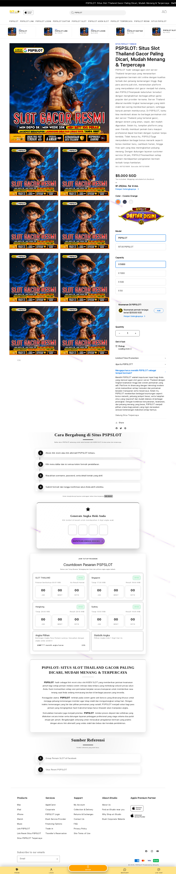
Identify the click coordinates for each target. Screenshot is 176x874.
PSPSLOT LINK (27, 21)
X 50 (120, 290)
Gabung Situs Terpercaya (127, 415)
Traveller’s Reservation (56, 833)
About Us (106, 805)
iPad (19, 810)
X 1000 (121, 273)
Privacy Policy (80, 829)
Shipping (131, 179)
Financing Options (53, 824)
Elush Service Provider (55, 819)
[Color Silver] (131, 202)
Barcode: (135, 166)
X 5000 (121, 264)
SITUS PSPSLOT (159, 21)
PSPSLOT (13, 21)
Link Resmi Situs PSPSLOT (29, 833)
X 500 (121, 282)
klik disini (108, 496)
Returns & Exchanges (83, 814)
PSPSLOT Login (52, 814)
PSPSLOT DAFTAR (61, 21)
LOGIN (51, 872)
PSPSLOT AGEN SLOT (98, 21)
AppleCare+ (50, 805)
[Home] (15, 11)
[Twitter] (121, 429)
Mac (19, 805)
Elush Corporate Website (113, 819)
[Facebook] (117, 429)
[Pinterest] (126, 429)
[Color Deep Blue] (125, 202)
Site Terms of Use (82, 833)
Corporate (50, 810)
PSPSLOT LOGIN (43, 21)
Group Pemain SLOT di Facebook (61, 758)
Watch (20, 819)
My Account (79, 805)
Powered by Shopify (151, 865)
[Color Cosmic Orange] (118, 201)
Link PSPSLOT (23, 829)
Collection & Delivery (83, 810)
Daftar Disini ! (98, 3)
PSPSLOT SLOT (79, 21)
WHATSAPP (125, 872)
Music (19, 824)
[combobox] (97, 12)
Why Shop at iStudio (111, 814)
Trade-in (49, 829)
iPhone (20, 814)
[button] (13, 21)
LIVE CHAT (159, 872)
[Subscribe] (57, 859)
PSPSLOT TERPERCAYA (122, 21)
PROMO (17, 872)
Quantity (119, 327)
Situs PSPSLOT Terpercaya (29, 838)
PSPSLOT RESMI (142, 21)
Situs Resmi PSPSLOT (56, 769)
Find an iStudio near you (113, 810)
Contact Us (79, 819)
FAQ (76, 824)
